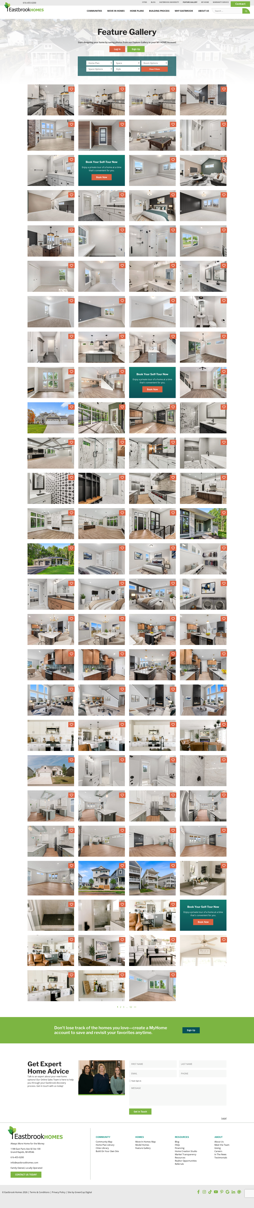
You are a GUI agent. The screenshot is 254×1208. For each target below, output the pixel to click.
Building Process (159, 10)
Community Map (104, 1141)
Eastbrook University (169, 2)
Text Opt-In (136, 1081)
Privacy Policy (58, 1192)
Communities (94, 10)
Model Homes (142, 1144)
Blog (153, 2)
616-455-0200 (29, 2)
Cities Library (102, 1148)
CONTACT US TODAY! (26, 1174)
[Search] (246, 11)
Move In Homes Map (145, 1141)
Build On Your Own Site (107, 1151)
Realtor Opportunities (186, 1160)
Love (71, 89)
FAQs (177, 1144)
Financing (179, 1148)
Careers (218, 1151)
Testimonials (220, 1157)
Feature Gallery (190, 2)
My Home (205, 2)
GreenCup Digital (83, 1192)
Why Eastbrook (184, 10)
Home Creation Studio (186, 1151)
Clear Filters (154, 69)
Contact (240, 4)
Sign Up (136, 49)
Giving (217, 1148)
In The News (220, 1154)
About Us (203, 10)
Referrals (179, 1163)
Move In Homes (116, 10)
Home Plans (137, 10)
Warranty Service (221, 2)
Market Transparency (185, 1154)
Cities (144, 2)
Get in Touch (140, 1111)
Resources (180, 1157)
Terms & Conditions (40, 1192)
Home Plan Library (105, 1144)
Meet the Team (221, 1144)
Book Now (101, 177)
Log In (117, 49)
